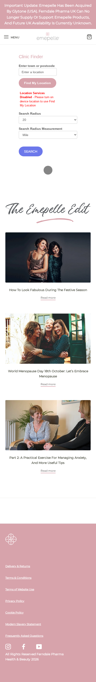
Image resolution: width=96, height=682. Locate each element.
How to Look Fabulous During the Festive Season (48, 290)
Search (30, 151)
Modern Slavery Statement (23, 624)
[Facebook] (23, 646)
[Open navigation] (6, 36)
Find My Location (37, 83)
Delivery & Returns (17, 566)
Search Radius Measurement (40, 128)
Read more (48, 297)
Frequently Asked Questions (24, 635)
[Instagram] (8, 646)
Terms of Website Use (19, 589)
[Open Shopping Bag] (89, 36)
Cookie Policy (14, 612)
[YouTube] (39, 646)
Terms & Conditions (18, 578)
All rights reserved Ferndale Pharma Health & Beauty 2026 (34, 656)
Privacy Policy (14, 601)
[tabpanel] (48, 266)
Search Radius (30, 113)
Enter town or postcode (37, 66)
